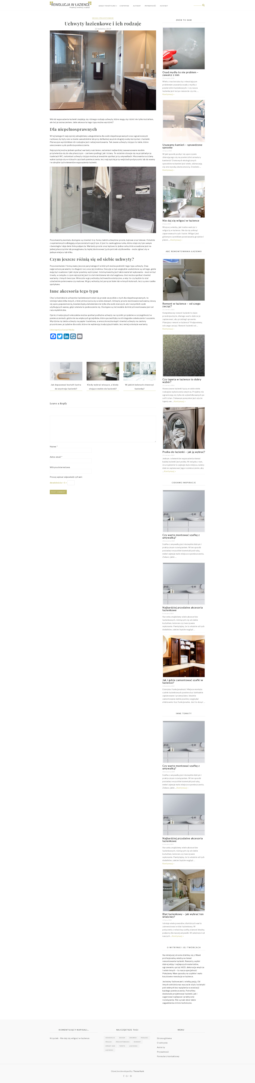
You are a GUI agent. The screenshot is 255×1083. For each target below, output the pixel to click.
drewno (133, 1037)
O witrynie (124, 6)
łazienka (133, 1046)
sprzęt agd (110, 1046)
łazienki (109, 1050)
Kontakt (164, 6)
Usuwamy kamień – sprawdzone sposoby (182, 146)
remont (137, 1042)
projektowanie (123, 1042)
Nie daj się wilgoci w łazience (180, 220)
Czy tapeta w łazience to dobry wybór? (181, 381)
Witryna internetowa (60, 467)
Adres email (56, 457)
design (122, 1037)
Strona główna (164, 1038)
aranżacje (110, 1037)
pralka (109, 1042)
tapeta (122, 1046)
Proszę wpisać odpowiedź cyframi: (66, 477)
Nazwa (54, 446)
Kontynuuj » (168, 94)
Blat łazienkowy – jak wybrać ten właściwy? (183, 915)
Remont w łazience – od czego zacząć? (181, 305)
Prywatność (150, 6)
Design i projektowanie (103, 18)
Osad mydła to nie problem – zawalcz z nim (180, 73)
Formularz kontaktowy (168, 1056)
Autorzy (137, 6)
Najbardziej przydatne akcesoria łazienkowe (182, 609)
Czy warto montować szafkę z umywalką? (181, 536)
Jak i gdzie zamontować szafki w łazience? (182, 681)
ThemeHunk (138, 1071)
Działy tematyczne (107, 6)
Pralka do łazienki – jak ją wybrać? (183, 451)
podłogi (144, 1037)
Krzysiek (54, 1038)
